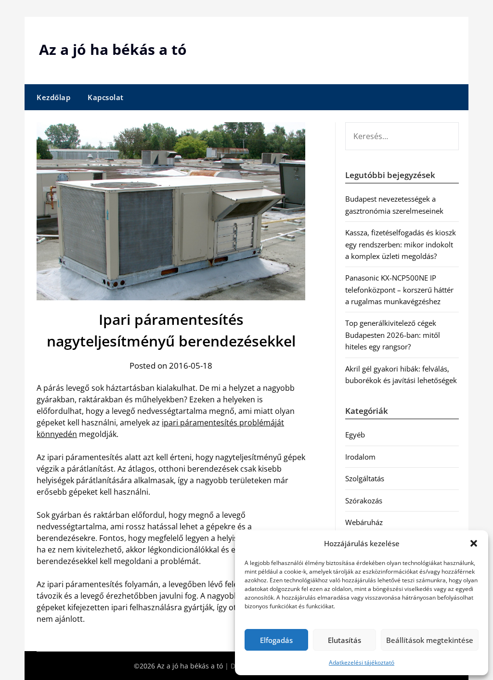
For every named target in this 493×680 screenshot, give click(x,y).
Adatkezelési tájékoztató (361, 662)
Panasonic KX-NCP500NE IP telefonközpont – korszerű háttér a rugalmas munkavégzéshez (399, 289)
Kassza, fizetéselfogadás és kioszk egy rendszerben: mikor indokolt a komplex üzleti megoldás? (400, 244)
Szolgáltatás (364, 478)
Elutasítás (344, 640)
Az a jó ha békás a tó (113, 49)
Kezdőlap (53, 97)
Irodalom (360, 457)
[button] (474, 543)
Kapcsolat (106, 97)
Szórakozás (363, 500)
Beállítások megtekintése (429, 640)
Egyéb (355, 434)
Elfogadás (276, 640)
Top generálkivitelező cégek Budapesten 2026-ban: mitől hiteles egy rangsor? (392, 334)
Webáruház (364, 522)
